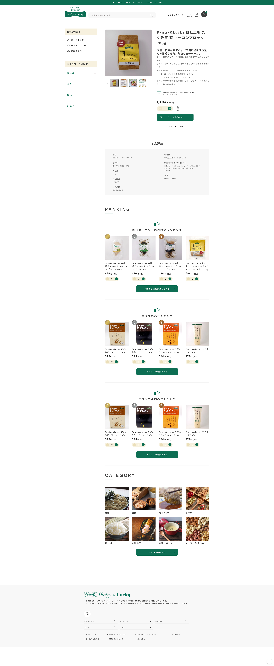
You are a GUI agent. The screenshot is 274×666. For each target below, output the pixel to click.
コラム (86, 627)
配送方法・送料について (118, 634)
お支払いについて (92, 634)
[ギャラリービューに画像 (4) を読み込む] (142, 83)
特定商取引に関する (116, 639)
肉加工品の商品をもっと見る (157, 288)
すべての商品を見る (157, 552)
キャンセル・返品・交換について (149, 634)
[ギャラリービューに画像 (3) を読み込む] (133, 83)
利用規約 (177, 634)
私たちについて (125, 621)
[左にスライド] (107, 83)
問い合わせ (141, 639)
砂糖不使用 (76, 51)
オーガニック (77, 39)
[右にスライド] (149, 83)
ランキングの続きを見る (157, 371)
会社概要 (158, 621)
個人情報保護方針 (92, 639)
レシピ (122, 627)
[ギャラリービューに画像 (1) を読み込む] (114, 83)
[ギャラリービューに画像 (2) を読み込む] (124, 83)
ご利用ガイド (89, 621)
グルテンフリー (78, 45)
